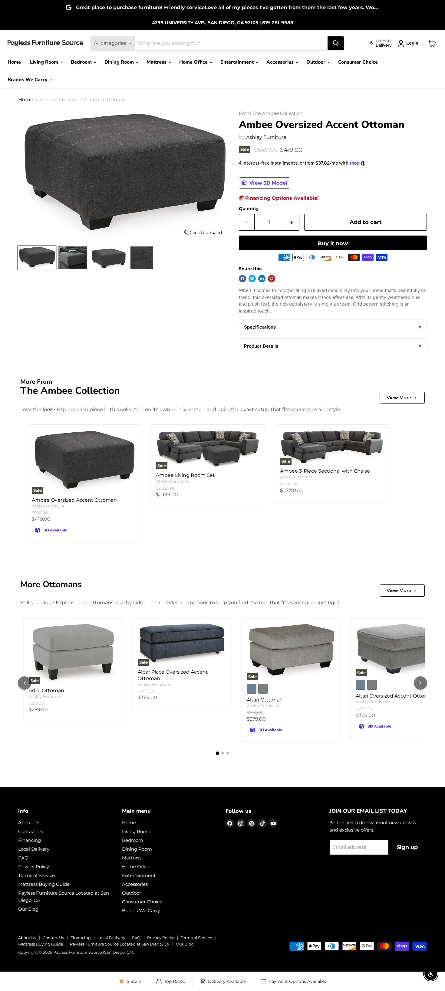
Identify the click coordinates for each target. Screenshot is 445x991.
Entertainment (237, 62)
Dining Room (119, 62)
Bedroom (82, 62)
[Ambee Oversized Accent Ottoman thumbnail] (37, 258)
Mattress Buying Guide (44, 884)
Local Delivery (33, 849)
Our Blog (28, 909)
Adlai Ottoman (46, 690)
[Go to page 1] (217, 753)
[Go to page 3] (227, 753)
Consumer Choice (358, 62)
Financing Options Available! (281, 198)
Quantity (249, 208)
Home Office (194, 62)
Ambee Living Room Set (185, 475)
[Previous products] (24, 683)
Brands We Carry (28, 79)
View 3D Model (267, 183)
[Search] (336, 43)
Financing (29, 840)
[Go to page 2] (222, 753)
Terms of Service (36, 875)
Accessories (280, 62)
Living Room (44, 62)
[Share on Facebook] (242, 278)
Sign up (407, 847)
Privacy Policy (33, 866)
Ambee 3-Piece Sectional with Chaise (325, 471)
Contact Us (30, 831)
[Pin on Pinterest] (271, 278)
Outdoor (316, 62)
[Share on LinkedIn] (261, 278)
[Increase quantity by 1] (291, 222)
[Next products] (420, 683)
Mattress (157, 62)
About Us (28, 822)
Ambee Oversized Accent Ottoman (74, 500)
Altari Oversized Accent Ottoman (395, 696)
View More (399, 397)
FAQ (23, 858)
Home (14, 62)
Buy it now (333, 243)
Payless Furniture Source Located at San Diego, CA (119, 944)
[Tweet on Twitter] (252, 278)
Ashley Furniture (266, 137)
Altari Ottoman (265, 700)
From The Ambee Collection (270, 113)
